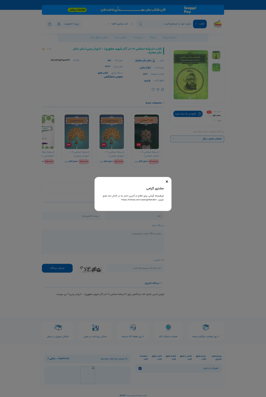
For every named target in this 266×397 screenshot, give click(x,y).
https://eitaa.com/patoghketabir (139, 200)
